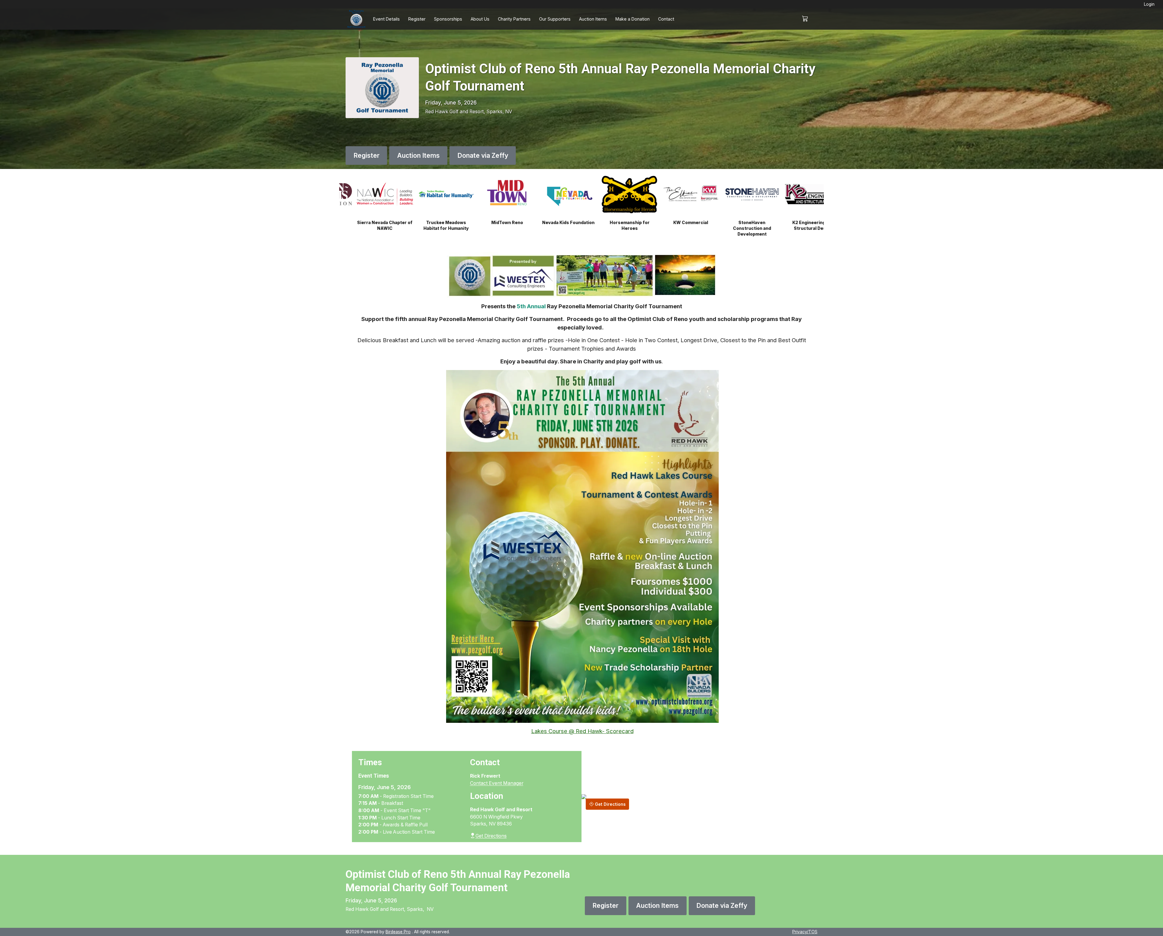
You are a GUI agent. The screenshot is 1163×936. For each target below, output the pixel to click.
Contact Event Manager (496, 783)
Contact (666, 18)
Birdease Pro (398, 931)
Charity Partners (514, 18)
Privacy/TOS (804, 931)
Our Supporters (555, 18)
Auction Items (593, 18)
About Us (480, 18)
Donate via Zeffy (482, 155)
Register (417, 18)
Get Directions (491, 836)
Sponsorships (448, 18)
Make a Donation (632, 18)
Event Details (386, 18)
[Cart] (808, 19)
